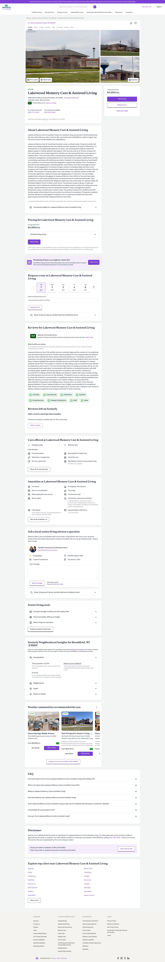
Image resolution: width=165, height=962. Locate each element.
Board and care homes (65, 927)
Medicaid (85, 949)
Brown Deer (88, 868)
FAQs (72, 27)
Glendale (87, 887)
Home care (61, 933)
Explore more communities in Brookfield (63, 761)
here (134, 1)
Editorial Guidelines (39, 943)
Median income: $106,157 (72, 663)
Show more (34, 900)
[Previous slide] (32, 287)
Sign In (159, 7)
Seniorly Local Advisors (89, 936)
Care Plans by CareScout (90, 921)
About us (36, 921)
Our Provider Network (89, 933)
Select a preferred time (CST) (37, 296)
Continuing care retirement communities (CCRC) (66, 944)
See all (42, 23)
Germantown (32, 887)
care (53, 27)
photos (30, 27)
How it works (86, 930)
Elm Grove (32, 884)
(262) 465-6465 (49, 112)
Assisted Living (37, 445)
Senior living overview (64, 951)
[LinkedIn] (128, 958)
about (36, 27)
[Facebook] (118, 958)
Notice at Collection (113, 924)
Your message (34, 564)
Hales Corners (89, 895)
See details (35, 748)
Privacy (53, 958)
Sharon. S (45, 119)
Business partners (38, 946)
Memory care (62, 930)
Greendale (87, 891)
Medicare (85, 946)
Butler (30, 872)
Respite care (62, 936)
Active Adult (62, 940)
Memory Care (73, 445)
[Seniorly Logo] (6, 7)
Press (35, 930)
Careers (35, 927)
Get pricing (34, 241)
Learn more (94, 262)
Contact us (36, 924)
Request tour (122, 105)
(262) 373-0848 (33, 112)
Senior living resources (89, 924)
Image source (31, 31)
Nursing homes (62, 948)
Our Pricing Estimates (40, 936)
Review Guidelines (39, 940)
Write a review (35, 425)
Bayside (31, 868)
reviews (47, 27)
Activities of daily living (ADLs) (91, 943)
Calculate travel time (71, 98)
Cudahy (87, 876)
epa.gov (81, 649)
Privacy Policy (111, 921)
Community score (38, 103)
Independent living (63, 924)
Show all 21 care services (39, 469)
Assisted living (62, 921)
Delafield (31, 880)
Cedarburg (32, 876)
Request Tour (35, 307)
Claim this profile (126, 849)
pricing (41, 27)
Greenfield (31, 895)
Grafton (30, 891)
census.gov (72, 649)
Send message (37, 583)
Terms (109, 935)
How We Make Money (40, 933)
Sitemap (64, 958)
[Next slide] (94, 287)
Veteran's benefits (88, 940)
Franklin (87, 884)
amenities (59, 27)
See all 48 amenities (37, 519)
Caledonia (87, 872)
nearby (66, 27)
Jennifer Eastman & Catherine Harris (52, 548)
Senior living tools (87, 927)
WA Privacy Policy (112, 927)
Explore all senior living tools (40, 629)
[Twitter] (125, 958)
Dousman (87, 880)
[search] (95, 7)
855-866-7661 (146, 7)
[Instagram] (121, 958)
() (38, 556)
